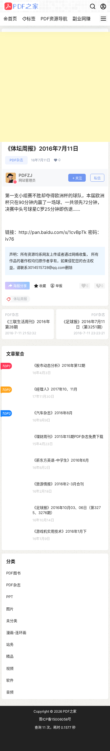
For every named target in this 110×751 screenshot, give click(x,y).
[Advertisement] (55, 87)
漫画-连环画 (16, 632)
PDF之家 (69, 711)
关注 (78, 178)
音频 (10, 691)
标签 (31, 18)
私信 (97, 178)
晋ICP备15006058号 (55, 719)
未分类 (11, 620)
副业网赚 (81, 18)
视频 (10, 668)
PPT (9, 596)
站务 (10, 644)
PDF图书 (13, 573)
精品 (10, 656)
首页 (12, 18)
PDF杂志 (16, 160)
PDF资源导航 (54, 18)
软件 (10, 680)
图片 (10, 608)
